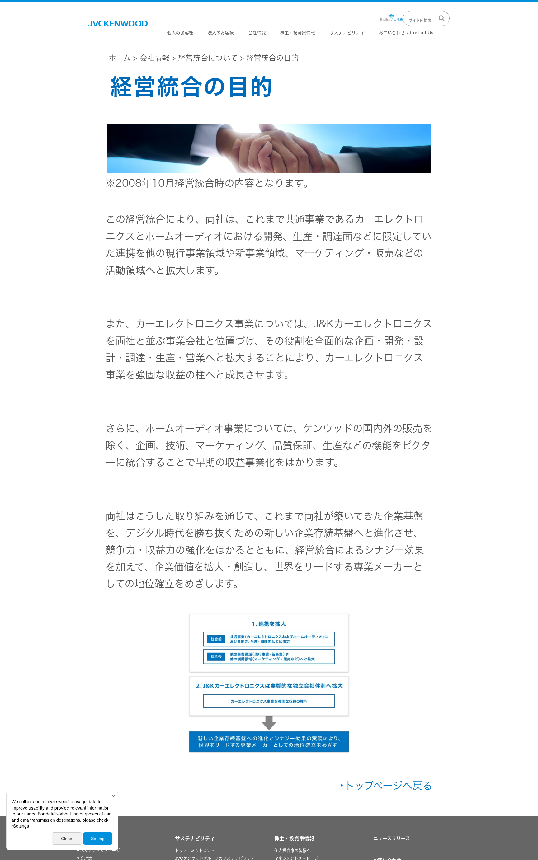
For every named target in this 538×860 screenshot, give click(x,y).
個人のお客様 (180, 33)
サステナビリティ (347, 33)
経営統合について (208, 58)
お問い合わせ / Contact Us (406, 33)
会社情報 (257, 33)
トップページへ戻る (388, 786)
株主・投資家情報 (297, 33)
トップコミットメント (195, 850)
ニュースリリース (391, 838)
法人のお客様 (221, 33)
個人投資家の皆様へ (292, 850)
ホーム (120, 58)
